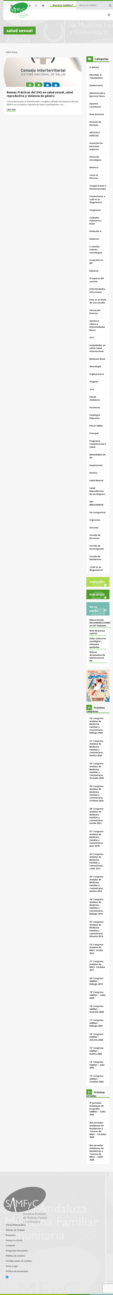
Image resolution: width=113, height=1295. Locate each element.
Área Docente (96, 114)
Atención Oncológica (95, 158)
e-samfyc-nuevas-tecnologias (95, 249)
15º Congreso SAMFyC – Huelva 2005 (96, 1051)
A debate (94, 67)
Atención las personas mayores (96, 146)
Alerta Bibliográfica (16, 1225)
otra (91, 389)
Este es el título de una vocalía (97, 301)
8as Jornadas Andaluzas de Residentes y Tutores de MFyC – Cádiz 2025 (96, 1152)
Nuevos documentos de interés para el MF (97, 656)
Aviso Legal (12, 1266)
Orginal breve (96, 374)
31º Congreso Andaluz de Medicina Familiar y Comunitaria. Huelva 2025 (96, 748)
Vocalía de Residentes (95, 558)
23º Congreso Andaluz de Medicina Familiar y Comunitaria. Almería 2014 (96, 929)
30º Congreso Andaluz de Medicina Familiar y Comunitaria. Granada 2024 (96, 770)
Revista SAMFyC (63, 5)
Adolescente (96, 85)
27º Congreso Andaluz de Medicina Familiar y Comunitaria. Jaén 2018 (96, 838)
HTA (91, 337)
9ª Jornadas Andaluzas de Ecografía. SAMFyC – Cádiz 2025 (97, 1108)
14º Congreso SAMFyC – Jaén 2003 (97, 1065)
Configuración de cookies (19, 1261)
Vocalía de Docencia (94, 537)
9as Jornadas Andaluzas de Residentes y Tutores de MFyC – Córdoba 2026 (97, 1129)
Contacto (10, 1245)
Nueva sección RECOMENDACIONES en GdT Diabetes (99, 623)
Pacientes (94, 407)
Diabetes (94, 238)
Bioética (93, 167)
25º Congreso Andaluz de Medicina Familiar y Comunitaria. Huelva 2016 (96, 883)
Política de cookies (15, 1255)
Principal (94, 433)
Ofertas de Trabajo (15, 1230)
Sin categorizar (97, 512)
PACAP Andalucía (94, 398)
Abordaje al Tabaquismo (96, 76)
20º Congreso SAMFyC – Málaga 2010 (96, 981)
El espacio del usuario (96, 280)
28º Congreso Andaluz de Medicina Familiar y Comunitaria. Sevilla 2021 (96, 816)
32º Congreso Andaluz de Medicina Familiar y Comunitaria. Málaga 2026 (96, 725)
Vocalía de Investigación (96, 547)
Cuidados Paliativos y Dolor (95, 220)
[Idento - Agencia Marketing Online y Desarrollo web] (7, 1277)
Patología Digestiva (94, 416)
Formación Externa (94, 312)
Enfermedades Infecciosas (97, 290)
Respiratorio (96, 465)
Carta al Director (93, 177)
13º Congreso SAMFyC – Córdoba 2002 (96, 1079)
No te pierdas (94, 608)
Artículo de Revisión (95, 123)
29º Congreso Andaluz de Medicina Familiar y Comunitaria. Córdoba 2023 (96, 793)
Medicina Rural (97, 358)
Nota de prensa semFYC (97, 632)
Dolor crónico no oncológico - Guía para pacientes (97, 642)
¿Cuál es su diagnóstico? (96, 568)
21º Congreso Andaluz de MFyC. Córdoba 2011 (97, 965)
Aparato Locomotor (95, 105)
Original (93, 381)
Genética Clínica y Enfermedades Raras (97, 325)
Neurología (95, 366)
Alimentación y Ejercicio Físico (97, 95)
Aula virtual (96, 594)
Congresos (95, 210)
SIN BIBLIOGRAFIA (96, 503)
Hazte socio (97, 582)
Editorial (93, 270)
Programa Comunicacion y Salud (97, 444)
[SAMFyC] (19, 10)
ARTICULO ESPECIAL (94, 134)
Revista (93, 472)
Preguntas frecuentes (17, 1250)
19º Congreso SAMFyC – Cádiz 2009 (97, 995)
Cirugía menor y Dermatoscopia (97, 187)
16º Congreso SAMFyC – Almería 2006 (96, 1037)
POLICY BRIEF (96, 425)
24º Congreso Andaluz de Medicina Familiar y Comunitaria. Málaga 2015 (96, 906)
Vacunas (93, 527)
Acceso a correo (14, 1240)
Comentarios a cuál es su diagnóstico (97, 199)
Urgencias (94, 519)
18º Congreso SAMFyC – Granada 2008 (96, 1009)
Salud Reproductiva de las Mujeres (97, 491)
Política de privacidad (17, 1271)
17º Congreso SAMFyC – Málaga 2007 (96, 1023)
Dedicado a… (96, 231)
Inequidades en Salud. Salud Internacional (97, 348)
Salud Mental (96, 480)
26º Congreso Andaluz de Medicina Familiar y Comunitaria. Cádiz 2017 (96, 861)
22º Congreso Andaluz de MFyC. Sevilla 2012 (96, 949)
